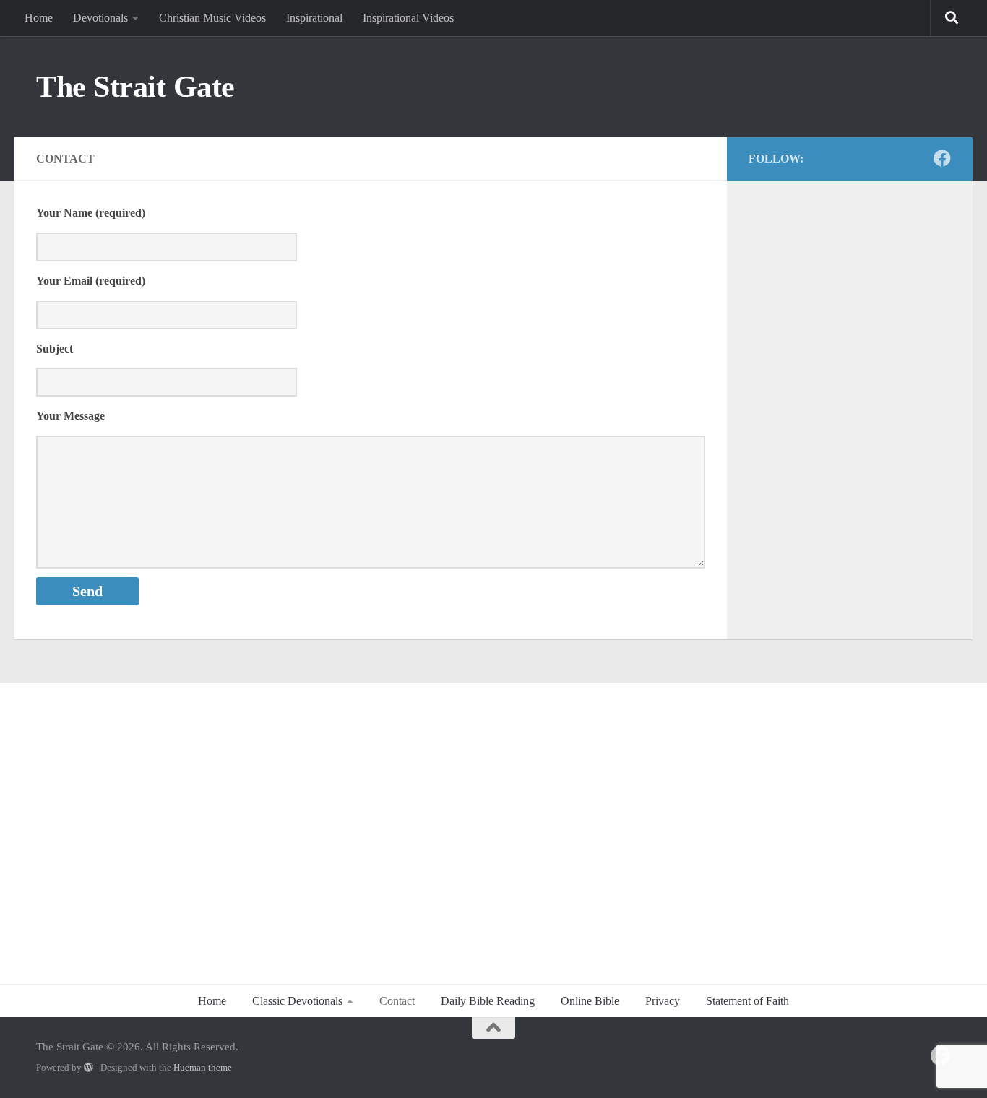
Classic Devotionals (297, 1001)
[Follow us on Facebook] (942, 158)
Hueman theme (202, 1067)
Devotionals (100, 18)
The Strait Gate (135, 86)
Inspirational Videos (408, 18)
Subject (54, 348)
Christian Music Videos (212, 18)
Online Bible (590, 1001)
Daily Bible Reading (488, 1001)
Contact (397, 1001)
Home (39, 18)
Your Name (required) (90, 213)
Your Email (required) (90, 280)
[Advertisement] (493, 826)
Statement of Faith (747, 1001)
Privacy (662, 1001)
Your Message (70, 416)
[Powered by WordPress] (88, 1067)
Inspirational (314, 18)
